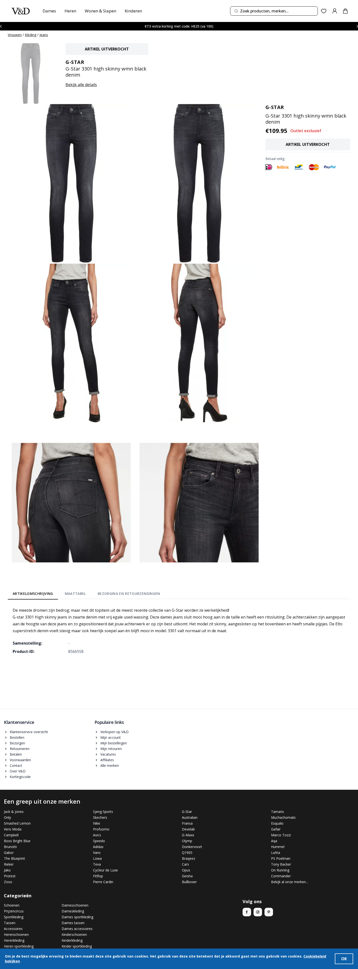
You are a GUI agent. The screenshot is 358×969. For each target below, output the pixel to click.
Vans (97, 852)
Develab (188, 829)
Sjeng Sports (103, 811)
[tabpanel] (179, 631)
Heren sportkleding (19, 946)
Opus (186, 870)
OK (344, 958)
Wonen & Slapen (100, 11)
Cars (185, 864)
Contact (16, 765)
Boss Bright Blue (17, 841)
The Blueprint (14, 858)
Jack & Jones (14, 811)
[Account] (334, 11)
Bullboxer (189, 881)
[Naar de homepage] (20, 11)
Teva (97, 864)
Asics (97, 835)
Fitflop (98, 876)
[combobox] (274, 11)
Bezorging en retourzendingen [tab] (129, 593)
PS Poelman (280, 858)
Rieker (9, 864)
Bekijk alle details (81, 84)
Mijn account (110, 737)
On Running (280, 870)
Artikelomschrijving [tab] (33, 593)
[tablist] (86, 594)
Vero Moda (12, 829)
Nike (96, 823)
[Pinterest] (268, 912)
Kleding (30, 34)
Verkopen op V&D (114, 731)
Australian (190, 817)
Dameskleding (73, 911)
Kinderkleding (72, 940)
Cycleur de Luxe (105, 870)
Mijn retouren (111, 748)
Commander (281, 876)
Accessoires (13, 928)
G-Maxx (188, 835)
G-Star (187, 811)
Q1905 (187, 852)
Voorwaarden (20, 760)
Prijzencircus (14, 911)
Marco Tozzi (281, 835)
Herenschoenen (16, 934)
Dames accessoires (77, 928)
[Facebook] (247, 912)
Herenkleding (14, 940)
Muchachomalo (283, 817)
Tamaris (277, 811)
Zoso (8, 881)
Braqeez (188, 858)
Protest (10, 876)
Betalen (16, 754)
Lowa (97, 858)
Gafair (276, 829)
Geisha (187, 876)
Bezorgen (17, 743)
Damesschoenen (75, 905)
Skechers (100, 817)
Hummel (277, 846)
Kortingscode (20, 776)
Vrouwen (15, 34)
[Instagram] (258, 912)
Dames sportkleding (77, 917)
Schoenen (11, 905)
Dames (49, 11)
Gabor (9, 852)
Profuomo (101, 829)
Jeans (43, 34)
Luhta (275, 852)
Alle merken (109, 765)
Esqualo (277, 823)
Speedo (99, 841)
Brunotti (10, 846)
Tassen (9, 922)
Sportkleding (13, 917)
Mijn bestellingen (113, 743)
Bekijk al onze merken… (290, 881)
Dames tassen (73, 922)
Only (7, 817)
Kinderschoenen (74, 934)
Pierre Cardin (103, 881)
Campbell (11, 835)
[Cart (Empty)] (345, 11)
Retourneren (19, 748)
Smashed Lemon (17, 823)
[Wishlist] (324, 11)
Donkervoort (192, 846)
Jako (7, 870)
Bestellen (17, 737)
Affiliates (107, 760)
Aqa (274, 841)
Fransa (187, 823)
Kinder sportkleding (77, 946)
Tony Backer (281, 864)
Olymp (187, 841)
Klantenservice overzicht (29, 731)
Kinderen (133, 11)
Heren (70, 11)
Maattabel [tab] (75, 593)
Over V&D (18, 771)
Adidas (98, 846)
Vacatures (108, 754)
